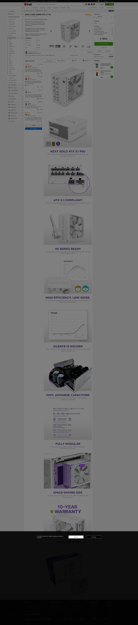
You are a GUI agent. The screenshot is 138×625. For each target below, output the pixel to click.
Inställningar (93, 537)
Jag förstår (76, 537)
